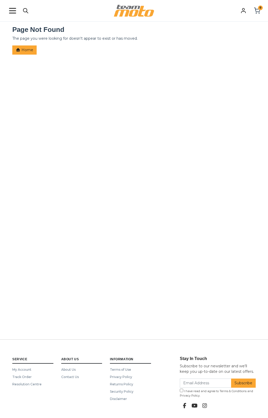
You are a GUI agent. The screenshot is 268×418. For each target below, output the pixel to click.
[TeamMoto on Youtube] (195, 406)
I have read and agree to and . (216, 393)
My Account (21, 369)
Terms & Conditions (233, 391)
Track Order (22, 377)
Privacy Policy (121, 377)
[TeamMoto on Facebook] (185, 406)
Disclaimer (118, 399)
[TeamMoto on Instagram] (205, 406)
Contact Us (70, 377)
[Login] (243, 10)
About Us (68, 369)
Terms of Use (120, 369)
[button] (12, 10)
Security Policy (121, 391)
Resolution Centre (27, 384)
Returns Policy (121, 384)
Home (26, 50)
